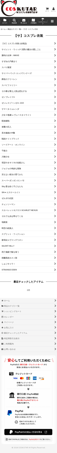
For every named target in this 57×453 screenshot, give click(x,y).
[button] (14, 21)
